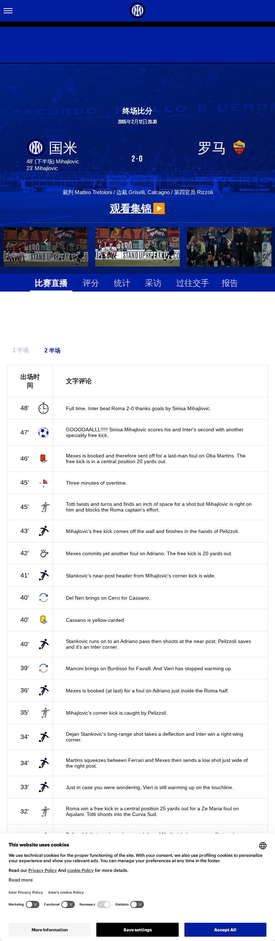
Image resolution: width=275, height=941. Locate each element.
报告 (230, 282)
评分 (91, 282)
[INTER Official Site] (137, 10)
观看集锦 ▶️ (137, 208)
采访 (153, 282)
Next (229, 241)
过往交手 (192, 282)
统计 (122, 282)
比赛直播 (51, 282)
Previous (45, 241)
